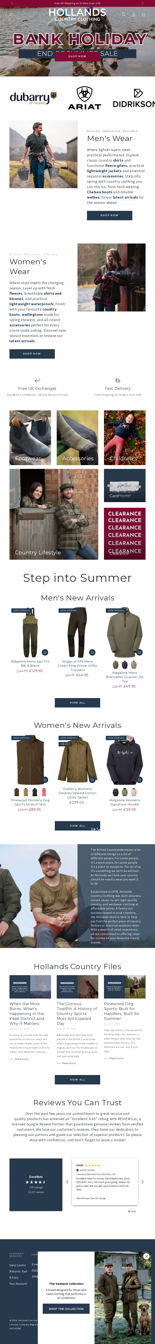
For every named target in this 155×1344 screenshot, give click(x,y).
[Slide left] (12, 3)
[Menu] (11, 14)
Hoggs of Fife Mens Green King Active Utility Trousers (77, 666)
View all (77, 702)
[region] (104, 1182)
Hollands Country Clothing (32, 1320)
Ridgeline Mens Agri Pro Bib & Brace (30, 663)
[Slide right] (142, 3)
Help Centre (17, 1265)
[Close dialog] (146, 1256)
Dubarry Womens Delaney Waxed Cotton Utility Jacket (77, 793)
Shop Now (77, 56)
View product (45, 652)
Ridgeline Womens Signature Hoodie (125, 802)
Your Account (18, 1284)
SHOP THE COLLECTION (66, 1309)
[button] (124, 14)
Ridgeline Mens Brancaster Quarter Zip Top (124, 677)
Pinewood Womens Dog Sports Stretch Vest (30, 802)
